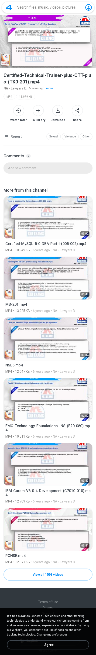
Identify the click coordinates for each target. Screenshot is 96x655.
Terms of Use (48, 602)
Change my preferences (52, 634)
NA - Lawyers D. (15, 88)
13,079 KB (25, 96)
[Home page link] (9, 7)
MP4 (9, 96)
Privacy (48, 608)
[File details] (48, 224)
